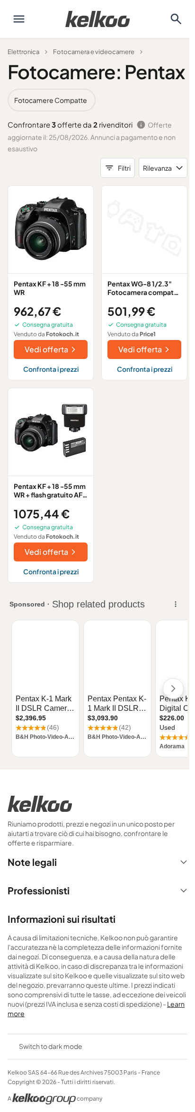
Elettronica (23, 51)
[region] (97, 100)
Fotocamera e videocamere (93, 51)
